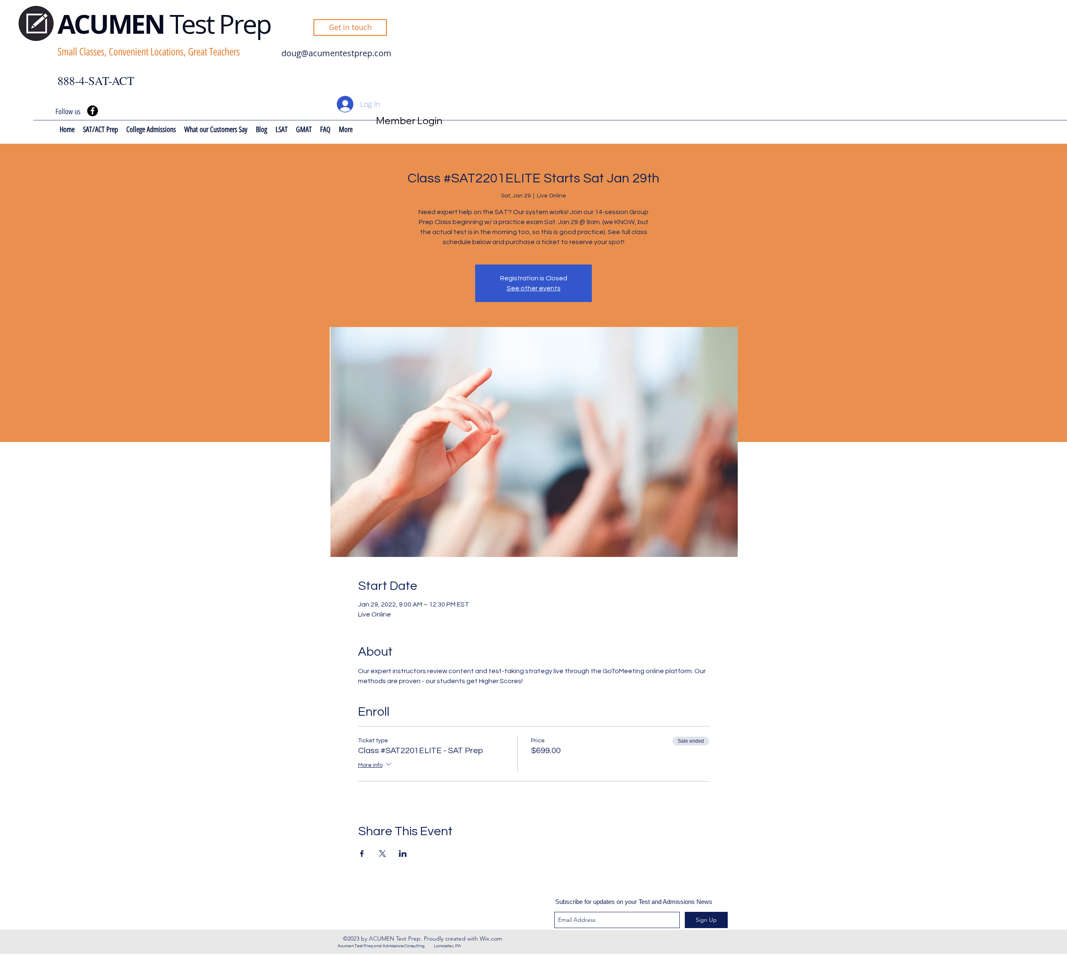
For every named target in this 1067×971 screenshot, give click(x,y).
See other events (534, 288)
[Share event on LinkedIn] (403, 853)
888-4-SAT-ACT (96, 80)
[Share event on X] (382, 853)
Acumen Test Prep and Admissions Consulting (386, 946)
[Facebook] (92, 110)
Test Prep (220, 23)
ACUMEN (114, 24)
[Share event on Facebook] (362, 853)
